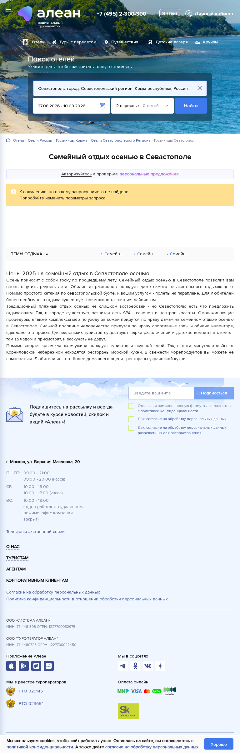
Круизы (210, 42)
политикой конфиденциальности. (170, 411)
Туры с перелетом (78, 42)
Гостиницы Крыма (71, 141)
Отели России (40, 141)
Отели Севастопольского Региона (120, 141)
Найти (191, 106)
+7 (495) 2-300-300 (121, 13)
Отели (38, 42)
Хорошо (219, 744)
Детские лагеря (172, 42)
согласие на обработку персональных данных (151, 747)
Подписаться (214, 393)
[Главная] (8, 140)
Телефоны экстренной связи (35, 531)
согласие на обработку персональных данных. (187, 419)
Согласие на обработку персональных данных (53, 592)
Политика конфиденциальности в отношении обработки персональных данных (87, 599)
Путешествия (124, 42)
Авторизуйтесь (76, 174)
